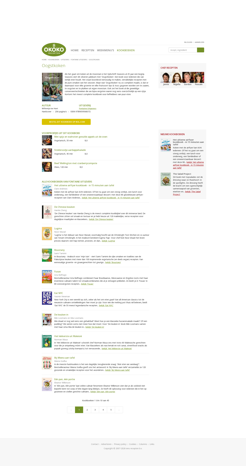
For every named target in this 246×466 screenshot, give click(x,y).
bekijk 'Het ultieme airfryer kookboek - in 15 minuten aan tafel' (111, 197)
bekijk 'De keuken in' (95, 327)
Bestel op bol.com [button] (67, 121)
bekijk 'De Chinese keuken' (101, 219)
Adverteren (106, 444)
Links (152, 444)
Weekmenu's (105, 50)
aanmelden (199, 42)
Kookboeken (126, 50)
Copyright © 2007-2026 (115, 448)
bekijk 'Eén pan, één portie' (103, 391)
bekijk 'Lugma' (108, 240)
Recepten (87, 50)
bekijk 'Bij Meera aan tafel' (117, 370)
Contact (95, 444)
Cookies (132, 444)
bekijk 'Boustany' (113, 262)
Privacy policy (120, 444)
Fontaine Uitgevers (87, 108)
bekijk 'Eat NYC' (106, 305)
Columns (143, 444)
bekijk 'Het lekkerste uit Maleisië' (117, 348)
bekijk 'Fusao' (87, 284)
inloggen (188, 42)
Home (75, 50)
